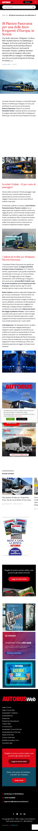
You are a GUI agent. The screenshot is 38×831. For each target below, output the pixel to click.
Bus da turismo (19, 504)
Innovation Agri (7, 743)
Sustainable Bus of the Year (11, 732)
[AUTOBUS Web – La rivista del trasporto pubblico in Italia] (8, 2)
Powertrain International (10, 721)
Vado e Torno (6, 707)
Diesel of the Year (8, 735)
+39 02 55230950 (9, 798)
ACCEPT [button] (10, 419)
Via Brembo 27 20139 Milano (14, 794)
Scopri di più (19, 780)
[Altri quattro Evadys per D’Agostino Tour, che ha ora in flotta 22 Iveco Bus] (17, 486)
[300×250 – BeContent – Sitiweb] (19, 645)
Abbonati (27, 2)
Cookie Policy (18, 416)
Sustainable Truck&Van (10, 713)
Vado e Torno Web (8, 710)
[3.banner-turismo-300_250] (19, 442)
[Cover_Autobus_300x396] (19, 405)
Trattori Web (6, 724)
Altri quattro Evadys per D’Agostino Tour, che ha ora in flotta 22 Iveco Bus (16, 498)
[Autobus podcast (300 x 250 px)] (19, 617)
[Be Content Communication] (14, 825)
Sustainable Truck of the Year (12, 729)
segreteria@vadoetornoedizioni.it (16, 802)
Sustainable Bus (7, 716)
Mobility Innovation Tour (10, 740)
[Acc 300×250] (19, 674)
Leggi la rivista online (19, 579)
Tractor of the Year (8, 737)
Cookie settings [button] (22, 419)
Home (4, 15)
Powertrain (6, 718)
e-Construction (7, 727)
